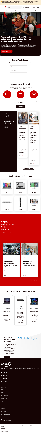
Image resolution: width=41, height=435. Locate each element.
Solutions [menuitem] (12, 10)
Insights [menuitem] (30, 10)
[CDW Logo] (3, 7)
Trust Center (3, 401)
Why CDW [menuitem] (34, 10)
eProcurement (3, 408)
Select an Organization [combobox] (15, 66)
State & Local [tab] (7, 138)
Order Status (4, 378)
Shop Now (7, 356)
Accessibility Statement (4, 390)
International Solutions (4, 395)
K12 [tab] (5, 135)
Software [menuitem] (7, 10)
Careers (2, 392)
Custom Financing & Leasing (5, 409)
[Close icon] (39, 1)
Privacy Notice (3, 428)
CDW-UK (9, 420)
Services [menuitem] (16, 10)
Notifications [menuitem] (27, 7)
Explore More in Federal (28, 168)
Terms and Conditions (4, 431)
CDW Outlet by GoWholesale (5, 414)
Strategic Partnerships (4, 400)
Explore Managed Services (6, 51)
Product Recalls (3, 411)
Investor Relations (4, 393)
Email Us (13, 419)
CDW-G (4, 420)
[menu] (26, 7)
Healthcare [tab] (7, 130)
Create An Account (20, 106)
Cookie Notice (3, 429)
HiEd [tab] (5, 132)
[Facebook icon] (1, 372)
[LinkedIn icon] (3, 372)
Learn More (35, 1)
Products (3, 381)
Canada (7, 420)
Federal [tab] (6, 127)
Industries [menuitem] (21, 10)
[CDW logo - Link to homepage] (3, 7)
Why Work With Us (4, 387)
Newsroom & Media (4, 398)
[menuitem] (23, 7)
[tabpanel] (28, 141)
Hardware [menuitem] (3, 10)
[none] (3, 10)
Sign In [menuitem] (34, 7)
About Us (2, 389)
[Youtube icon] (6, 372)
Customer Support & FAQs (5, 406)
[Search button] (21, 7)
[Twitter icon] (5, 372)
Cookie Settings (3, 432)
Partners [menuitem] (26, 10)
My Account (4, 375)
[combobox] (13, 7)
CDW (1, 420)
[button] (38, 7)
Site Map (2, 426)
